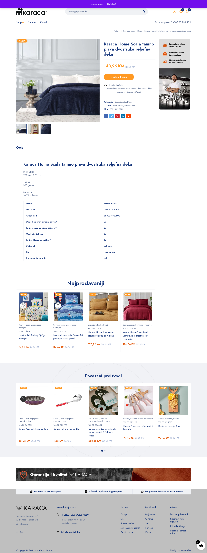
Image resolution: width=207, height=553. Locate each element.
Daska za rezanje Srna (169, 426)
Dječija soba (36, 324)
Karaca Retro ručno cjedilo (66, 429)
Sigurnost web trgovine (177, 520)
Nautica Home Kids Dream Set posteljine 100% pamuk (68, 337)
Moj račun (150, 514)
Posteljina (22, 327)
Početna (117, 31)
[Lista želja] (113, 85)
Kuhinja (22, 418)
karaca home (129, 105)
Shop (147, 523)
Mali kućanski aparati (130, 527)
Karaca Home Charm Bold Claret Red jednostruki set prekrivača (135, 336)
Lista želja (182, 10)
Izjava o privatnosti (179, 514)
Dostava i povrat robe (178, 532)
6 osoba (96, 418)
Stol (90, 418)
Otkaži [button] (113, 4)
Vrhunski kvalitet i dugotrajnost (105, 491)
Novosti (149, 527)
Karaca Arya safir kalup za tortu (33, 429)
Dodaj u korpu (119, 77)
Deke (139, 31)
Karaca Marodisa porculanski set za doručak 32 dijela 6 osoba (102, 432)
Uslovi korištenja (177, 526)
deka (115, 105)
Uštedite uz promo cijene (47, 491)
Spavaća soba (129, 31)
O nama (149, 518)
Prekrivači (104, 324)
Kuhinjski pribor (25, 421)
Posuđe (104, 418)
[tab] (19, 147)
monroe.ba (186, 550)
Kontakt (148, 532)
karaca (120, 105)
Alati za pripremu (33, 418)
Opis (19, 147)
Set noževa (148, 418)
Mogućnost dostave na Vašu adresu (164, 491)
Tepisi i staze (127, 532)
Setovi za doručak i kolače (99, 421)
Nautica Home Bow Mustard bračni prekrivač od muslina (101, 334)
